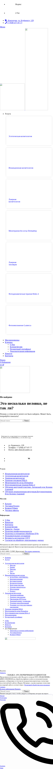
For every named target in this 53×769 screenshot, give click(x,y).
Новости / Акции (12, 529)
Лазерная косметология (15, 478)
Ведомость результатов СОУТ (17, 538)
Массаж (12, 565)
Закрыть (3, 673)
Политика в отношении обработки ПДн (22, 533)
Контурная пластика (17, 585)
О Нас (12, 345)
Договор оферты (12, 510)
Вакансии (9, 522)
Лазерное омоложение (17, 597)
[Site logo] (12, 109)
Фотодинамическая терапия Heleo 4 (20, 485)
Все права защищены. (32, 551)
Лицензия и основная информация (22, 631)
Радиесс (12, 591)
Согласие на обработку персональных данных (24, 540)
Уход (11, 571)
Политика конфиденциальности (18, 531)
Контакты (9, 525)
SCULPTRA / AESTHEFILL (19, 577)
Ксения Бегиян (16, 347)
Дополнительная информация (22, 351)
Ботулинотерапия (16, 581)
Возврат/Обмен (11, 508)
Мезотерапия (14, 589)
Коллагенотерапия (16, 583)
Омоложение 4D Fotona (18, 599)
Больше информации (7, 689)
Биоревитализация (16, 579)
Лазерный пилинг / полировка (20, 601)
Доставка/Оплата (12, 506)
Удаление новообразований (19, 603)
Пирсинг (13, 569)
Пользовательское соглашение (17, 536)
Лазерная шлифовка (17, 595)
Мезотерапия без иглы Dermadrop (19, 483)
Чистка (12, 573)
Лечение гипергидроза (18, 587)
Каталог (8, 504)
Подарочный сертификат (20, 349)
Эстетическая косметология (16, 476)
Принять (18, 689)
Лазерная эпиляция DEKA (16, 480)
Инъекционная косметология (17, 474)
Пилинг (12, 567)
